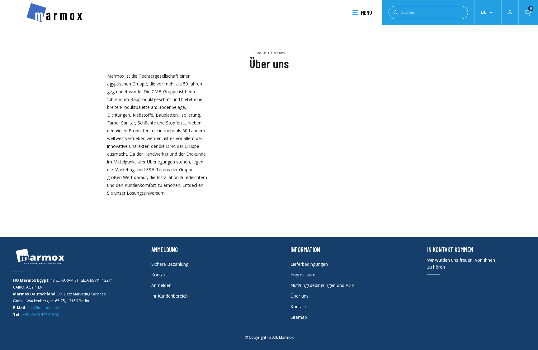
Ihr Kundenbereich (169, 296)
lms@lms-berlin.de (43, 307)
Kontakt (159, 275)
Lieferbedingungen (309, 264)
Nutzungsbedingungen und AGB (322, 285)
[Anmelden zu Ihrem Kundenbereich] (510, 11)
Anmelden (161, 285)
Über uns (299, 296)
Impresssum (302, 275)
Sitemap (298, 317)
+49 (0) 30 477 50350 (41, 314)
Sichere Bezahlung (169, 264)
